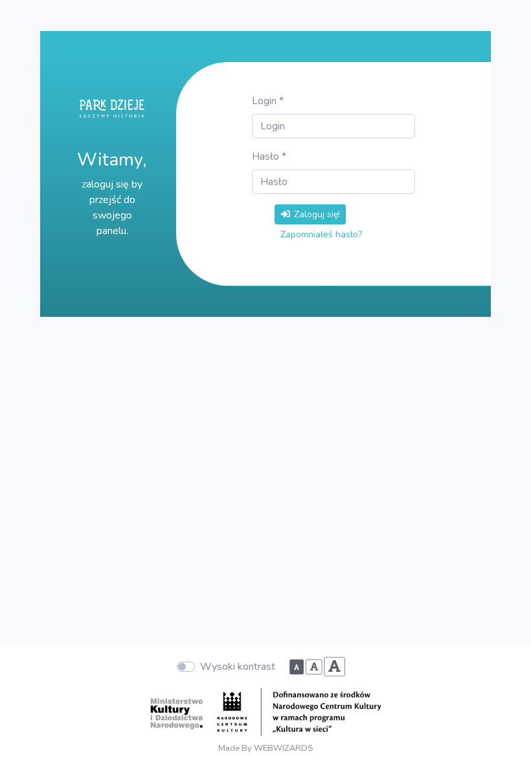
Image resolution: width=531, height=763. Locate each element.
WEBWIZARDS (283, 748)
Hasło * (269, 156)
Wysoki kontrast (237, 667)
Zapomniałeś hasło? (321, 234)
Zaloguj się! (315, 214)
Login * (268, 101)
